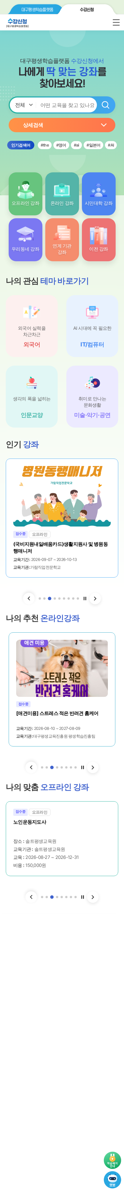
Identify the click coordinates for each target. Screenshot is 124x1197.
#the (45, 145)
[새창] (112, 1174)
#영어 (61, 145)
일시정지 (85, 598)
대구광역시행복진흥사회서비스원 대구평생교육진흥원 (39, 23)
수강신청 (87, 9)
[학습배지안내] (112, 1160)
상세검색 (33, 125)
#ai (76, 145)
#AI (111, 145)
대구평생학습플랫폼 (37, 9)
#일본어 (93, 145)
